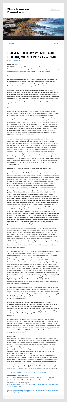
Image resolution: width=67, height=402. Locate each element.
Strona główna (11, 38)
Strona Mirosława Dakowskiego (18, 10)
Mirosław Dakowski (53, 390)
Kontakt (36, 38)
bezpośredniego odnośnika (23, 392)
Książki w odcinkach (17, 390)
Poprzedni (10, 43)
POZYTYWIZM (38, 390)
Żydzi (43, 390)
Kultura (25, 390)
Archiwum (28, 38)
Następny (57, 43)
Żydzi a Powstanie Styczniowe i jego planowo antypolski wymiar (28, 372)
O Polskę (29, 390)
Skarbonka (20, 38)
